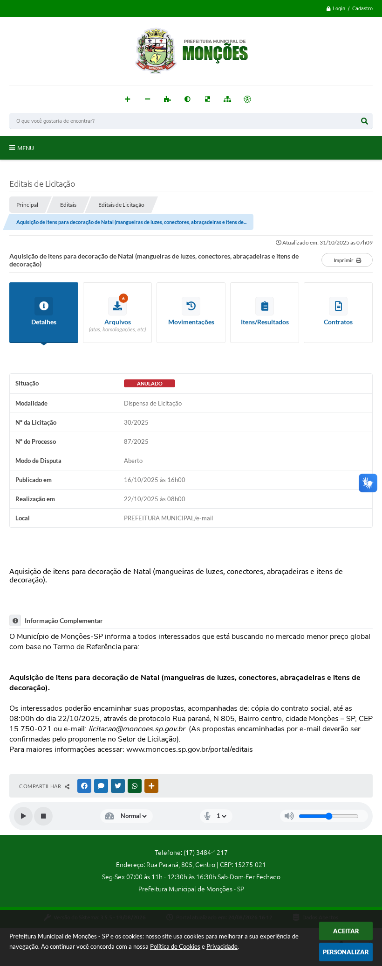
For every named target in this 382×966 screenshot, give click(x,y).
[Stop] (43, 816)
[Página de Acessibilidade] (248, 99)
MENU (25, 148)
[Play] (23, 816)
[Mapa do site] (227, 99)
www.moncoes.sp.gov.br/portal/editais (189, 749)
